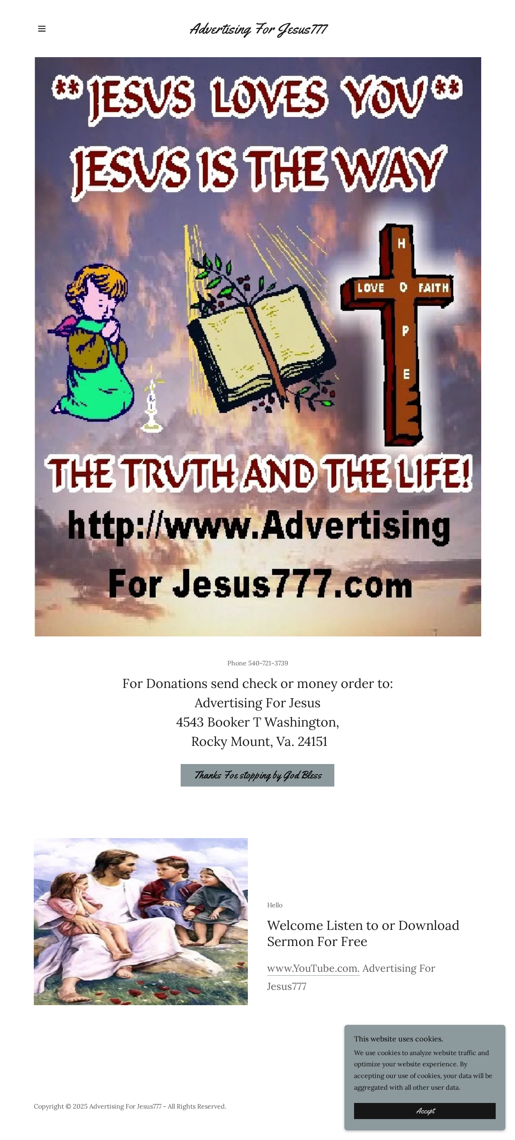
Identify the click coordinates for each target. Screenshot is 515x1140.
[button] (42, 29)
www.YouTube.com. (313, 968)
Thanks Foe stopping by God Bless (257, 775)
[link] (257, 31)
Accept (425, 1111)
